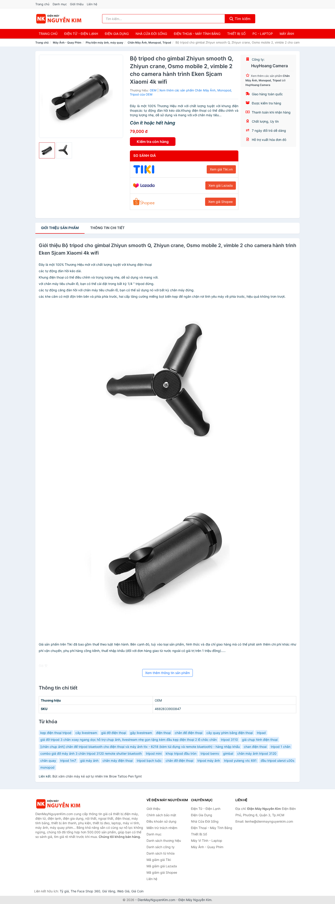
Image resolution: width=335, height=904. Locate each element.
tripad (261, 733)
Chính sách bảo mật (161, 815)
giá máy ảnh (89, 760)
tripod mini (154, 753)
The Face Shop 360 (85, 891)
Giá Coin (137, 891)
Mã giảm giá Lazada (162, 866)
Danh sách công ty (161, 847)
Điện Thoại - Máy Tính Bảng (197, 34)
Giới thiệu (77, 4)
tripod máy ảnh (208, 760)
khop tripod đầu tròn (181, 753)
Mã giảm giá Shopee (162, 872)
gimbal (228, 753)
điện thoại (163, 733)
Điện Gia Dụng (117, 34)
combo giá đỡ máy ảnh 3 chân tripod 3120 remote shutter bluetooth (91, 753)
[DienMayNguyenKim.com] (58, 18)
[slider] (47, 150)
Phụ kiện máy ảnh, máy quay (104, 42)
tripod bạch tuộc (149, 760)
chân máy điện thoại (118, 760)
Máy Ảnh (287, 34)
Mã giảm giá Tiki (159, 860)
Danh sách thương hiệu (164, 840)
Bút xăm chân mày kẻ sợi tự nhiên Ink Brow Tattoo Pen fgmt (97, 776)
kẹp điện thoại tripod (55, 733)
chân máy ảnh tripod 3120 (256, 753)
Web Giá (123, 891)
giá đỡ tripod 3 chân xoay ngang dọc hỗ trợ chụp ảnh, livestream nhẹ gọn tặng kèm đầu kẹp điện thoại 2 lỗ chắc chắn (128, 739)
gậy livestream (141, 733)
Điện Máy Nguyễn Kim (194, 900)
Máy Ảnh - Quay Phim (67, 42)
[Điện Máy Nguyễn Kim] (58, 803)
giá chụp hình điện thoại (260, 739)
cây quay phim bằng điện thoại (229, 733)
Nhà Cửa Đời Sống (151, 34)
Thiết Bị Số (236, 34)
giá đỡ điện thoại (113, 733)
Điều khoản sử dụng (161, 821)
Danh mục (60, 4)
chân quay (48, 760)
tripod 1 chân (280, 747)
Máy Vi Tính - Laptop (206, 840)
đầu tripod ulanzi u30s (277, 760)
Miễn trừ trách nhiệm (162, 828)
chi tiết (107, 228)
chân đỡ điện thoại (179, 760)
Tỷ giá (64, 891)
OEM (153, 90)
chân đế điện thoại (188, 733)
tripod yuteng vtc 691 (240, 760)
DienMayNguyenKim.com (156, 900)
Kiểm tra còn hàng (153, 141)
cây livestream (86, 733)
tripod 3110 (229, 739)
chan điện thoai (255, 747)
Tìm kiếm (242, 18)
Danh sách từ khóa (161, 853)
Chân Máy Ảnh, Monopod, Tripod (149, 42)
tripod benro (210, 753)
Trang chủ (42, 4)
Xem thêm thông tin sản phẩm (167, 673)
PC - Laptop (263, 34)
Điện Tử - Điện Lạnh (81, 34)
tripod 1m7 (68, 760)
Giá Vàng (108, 891)
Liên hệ (92, 4)
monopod (47, 767)
